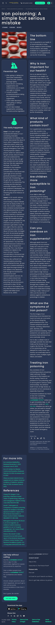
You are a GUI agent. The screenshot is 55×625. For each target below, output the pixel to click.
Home (3, 9)
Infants (19, 27)
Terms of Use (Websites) (36, 620)
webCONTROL (37, 400)
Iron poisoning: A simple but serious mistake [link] (36, 9)
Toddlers (12, 27)
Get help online (40, 3)
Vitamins (5, 27)
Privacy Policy (14, 620)
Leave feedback (48, 620)
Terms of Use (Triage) (24, 620)
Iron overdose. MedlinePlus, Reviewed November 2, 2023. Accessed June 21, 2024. (12, 464)
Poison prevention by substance (15, 9)
